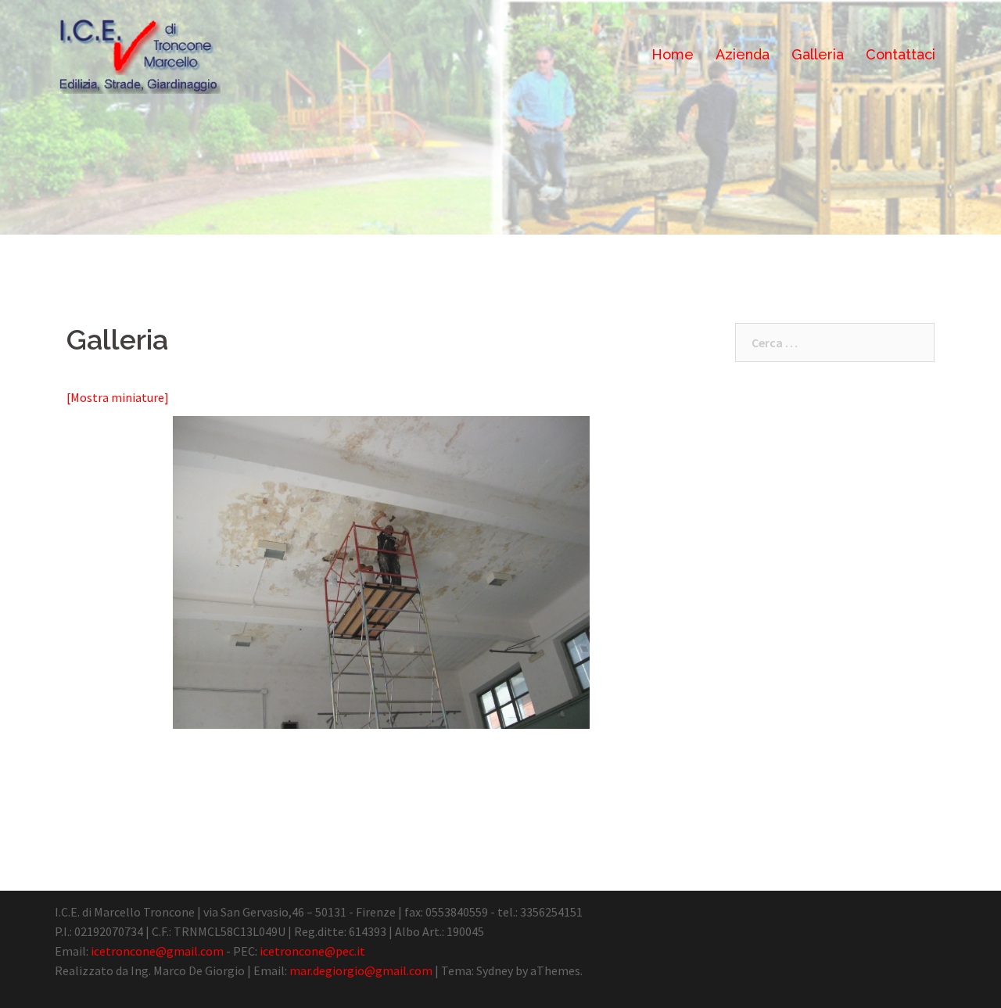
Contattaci (900, 54)
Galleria (817, 54)
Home (672, 54)
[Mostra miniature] (117, 397)
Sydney (494, 970)
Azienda (743, 54)
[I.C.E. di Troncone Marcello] (138, 53)
